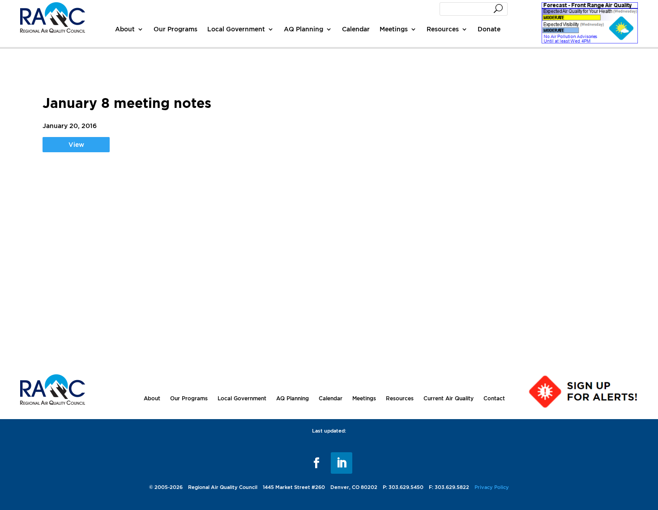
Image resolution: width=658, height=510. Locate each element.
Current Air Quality (448, 398)
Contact (494, 398)
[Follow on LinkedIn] (341, 463)
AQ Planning (303, 29)
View (76, 144)
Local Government (236, 29)
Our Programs (175, 29)
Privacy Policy (491, 487)
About (125, 29)
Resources (443, 29)
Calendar (356, 29)
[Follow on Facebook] (316, 463)
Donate (489, 29)
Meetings (394, 29)
